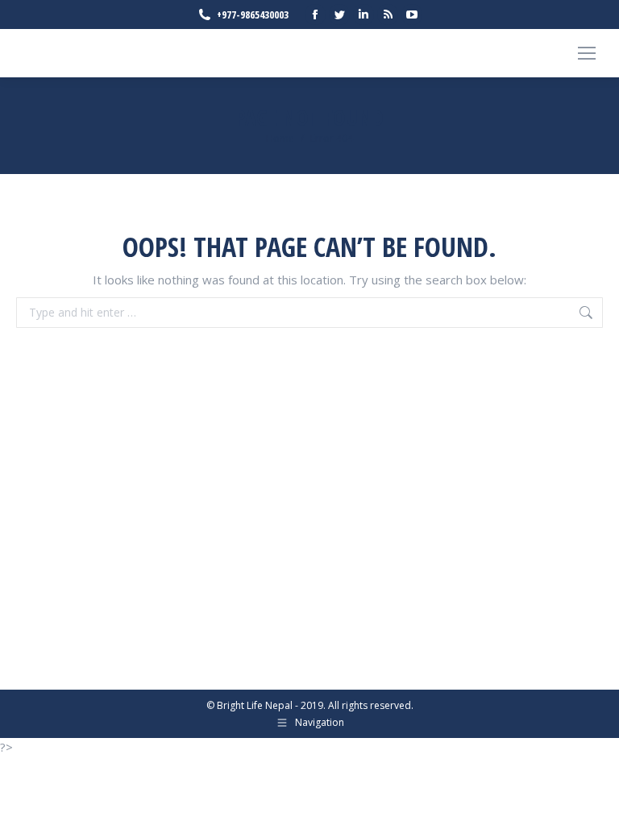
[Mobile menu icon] (587, 53)
